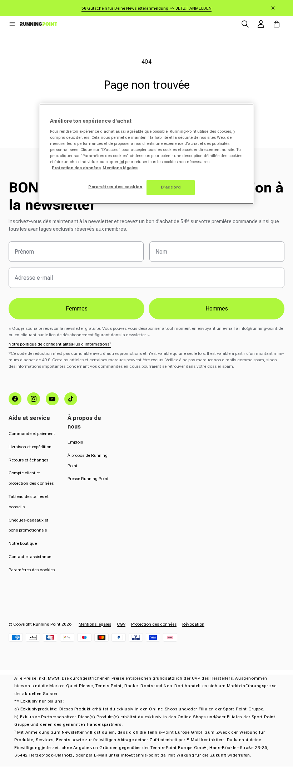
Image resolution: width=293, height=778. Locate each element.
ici (121, 162)
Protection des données (154, 624)
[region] (146, 154)
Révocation (193, 624)
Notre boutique (23, 543)
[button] (12, 24)
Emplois (75, 442)
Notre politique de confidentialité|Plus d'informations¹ (60, 344)
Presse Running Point (88, 478)
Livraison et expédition (30, 446)
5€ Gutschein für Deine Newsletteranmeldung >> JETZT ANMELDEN (146, 8)
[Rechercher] (245, 24)
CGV (121, 624)
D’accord (171, 187)
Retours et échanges (28, 460)
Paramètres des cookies (32, 569)
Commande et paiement (32, 433)
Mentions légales (95, 624)
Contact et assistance (30, 556)
